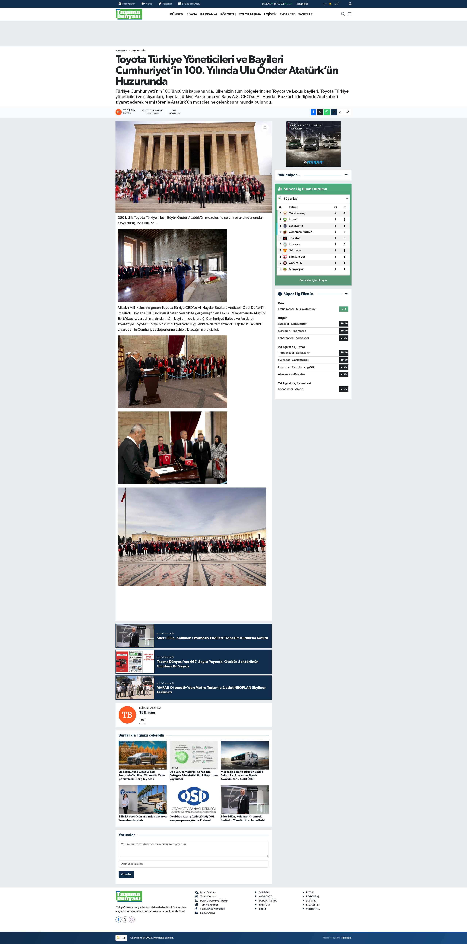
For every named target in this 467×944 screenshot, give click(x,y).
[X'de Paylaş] (320, 112)
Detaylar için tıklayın (313, 280)
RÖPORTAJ (228, 14)
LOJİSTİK (270, 14)
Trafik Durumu (208, 896)
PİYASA (192, 14)
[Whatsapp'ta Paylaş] (327, 112)
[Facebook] (118, 919)
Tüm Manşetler (209, 904)
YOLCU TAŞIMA (250, 14)
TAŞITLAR (305, 14)
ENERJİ (262, 908)
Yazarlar (167, 3)
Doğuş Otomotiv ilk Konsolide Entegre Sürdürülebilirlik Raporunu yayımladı (194, 775)
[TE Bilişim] (127, 714)
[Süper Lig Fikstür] (346, 294)
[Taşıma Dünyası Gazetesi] (129, 14)
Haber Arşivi (207, 913)
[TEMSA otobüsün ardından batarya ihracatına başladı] (143, 799)
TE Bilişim (147, 712)
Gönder (126, 874)
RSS (122, 937)
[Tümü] (346, 175)
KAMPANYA (208, 14)
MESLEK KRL (313, 908)
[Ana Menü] (350, 14)
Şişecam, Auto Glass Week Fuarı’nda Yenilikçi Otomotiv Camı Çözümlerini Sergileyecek (142, 775)
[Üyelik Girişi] (349, 4)
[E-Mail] (142, 721)
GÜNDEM (177, 14)
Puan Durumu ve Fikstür (214, 900)
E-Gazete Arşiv (191, 3)
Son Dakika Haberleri (212, 908)
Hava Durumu (208, 892)
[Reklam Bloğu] (313, 143)
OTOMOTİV (138, 50)
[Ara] (343, 14)
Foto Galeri (128, 3)
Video (149, 3)
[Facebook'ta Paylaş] (313, 112)
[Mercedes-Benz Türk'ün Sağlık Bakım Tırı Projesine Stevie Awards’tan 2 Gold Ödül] (245, 755)
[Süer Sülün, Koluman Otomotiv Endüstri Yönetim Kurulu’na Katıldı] (245, 799)
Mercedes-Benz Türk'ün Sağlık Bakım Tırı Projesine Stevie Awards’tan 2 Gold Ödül (242, 775)
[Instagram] (132, 919)
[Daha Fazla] (334, 112)
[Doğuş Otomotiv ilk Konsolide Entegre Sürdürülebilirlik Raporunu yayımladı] (194, 755)
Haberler (121, 50)
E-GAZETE (287, 14)
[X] (125, 919)
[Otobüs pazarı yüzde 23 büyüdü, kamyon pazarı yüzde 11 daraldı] (194, 799)
